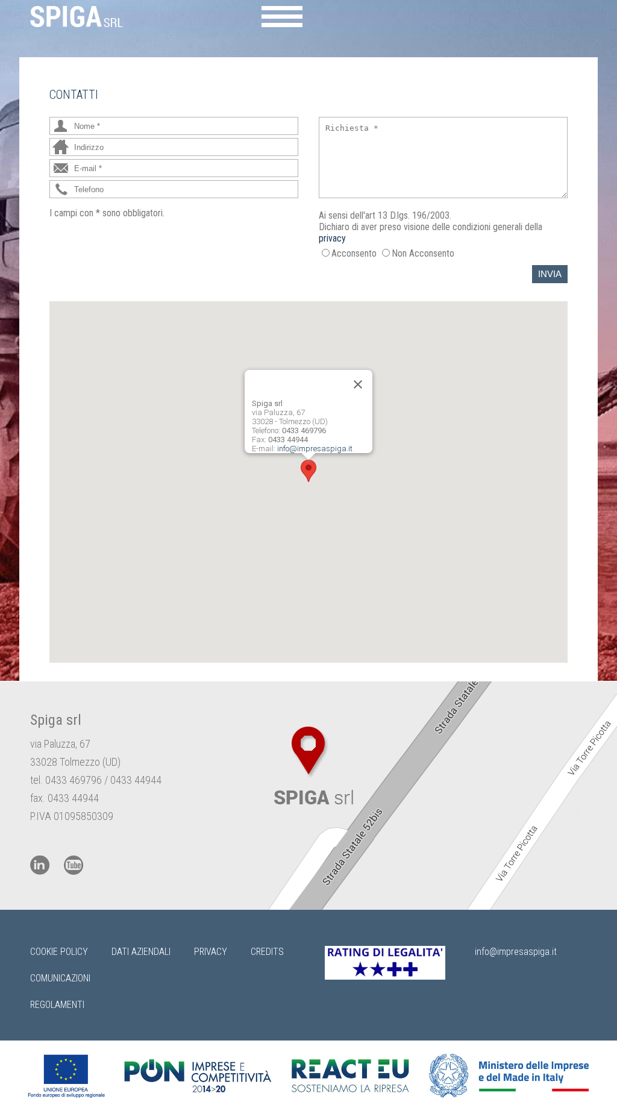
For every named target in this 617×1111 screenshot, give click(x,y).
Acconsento (354, 253)
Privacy (210, 951)
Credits (267, 951)
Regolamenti (57, 1004)
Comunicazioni (60, 978)
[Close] (357, 384)
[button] (308, 471)
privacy (332, 238)
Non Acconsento (423, 253)
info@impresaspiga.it (314, 448)
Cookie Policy (59, 951)
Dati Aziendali (141, 951)
